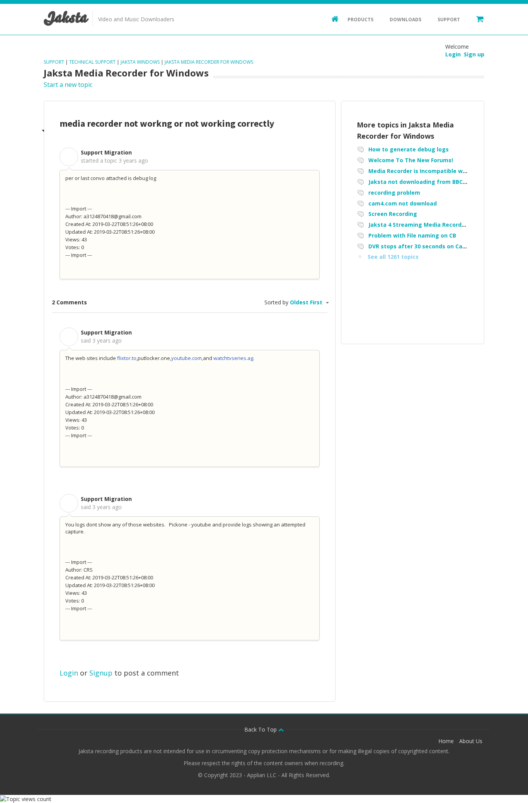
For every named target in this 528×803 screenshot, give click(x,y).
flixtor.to (126, 358)
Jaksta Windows (140, 62)
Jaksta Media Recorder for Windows (209, 62)
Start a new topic (68, 84)
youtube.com (186, 358)
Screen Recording (392, 213)
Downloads (405, 19)
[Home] (331, 18)
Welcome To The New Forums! (410, 160)
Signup (100, 672)
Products (360, 19)
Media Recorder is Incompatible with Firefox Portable (442, 171)
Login (69, 672)
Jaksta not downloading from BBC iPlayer (425, 181)
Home (446, 741)
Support (449, 19)
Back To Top (261, 729)
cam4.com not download (402, 203)
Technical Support (92, 62)
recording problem (394, 192)
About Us (470, 741)
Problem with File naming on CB (412, 235)
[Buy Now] (476, 18)
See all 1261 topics (393, 256)
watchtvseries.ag (233, 358)
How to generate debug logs (408, 149)
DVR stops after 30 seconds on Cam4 (419, 246)
